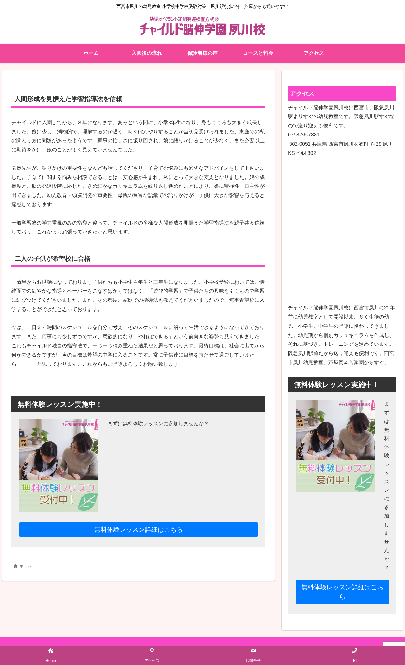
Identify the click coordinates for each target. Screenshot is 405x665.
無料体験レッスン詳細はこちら (138, 529)
